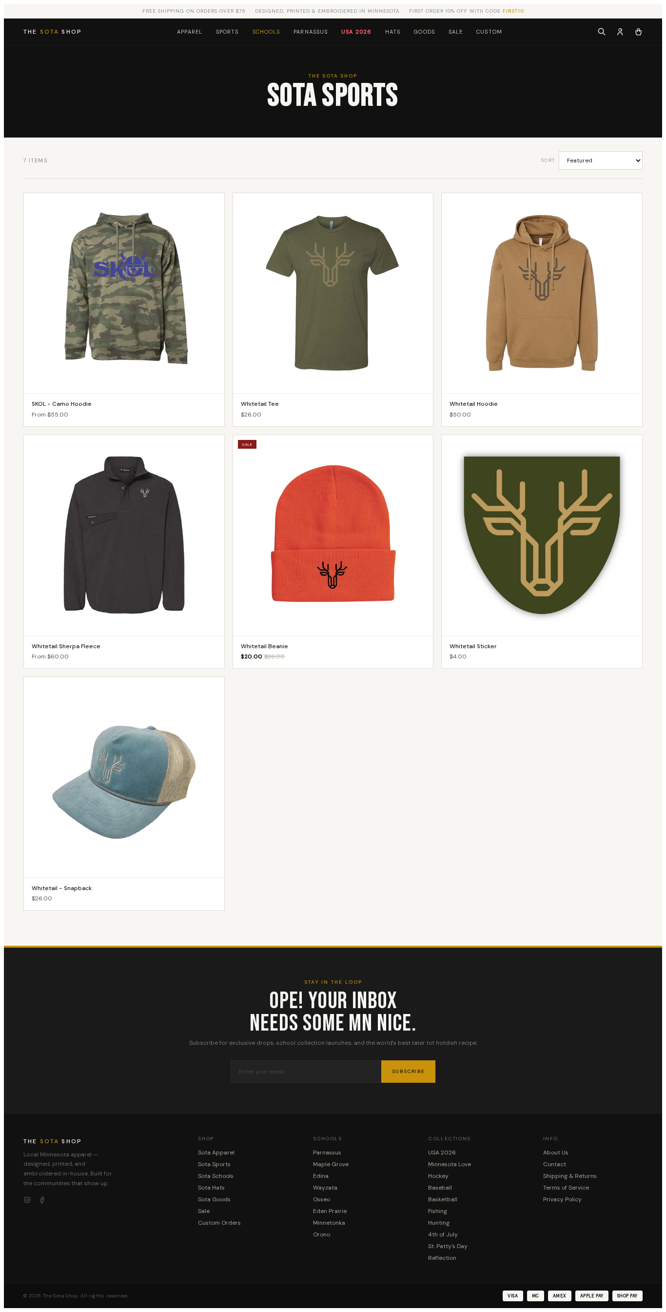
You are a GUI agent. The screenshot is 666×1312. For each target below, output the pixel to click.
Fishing (437, 1211)
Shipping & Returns (570, 1176)
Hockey (438, 1176)
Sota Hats (211, 1188)
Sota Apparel (216, 1152)
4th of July (443, 1234)
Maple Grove (331, 1164)
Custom (489, 31)
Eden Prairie (330, 1211)
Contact (554, 1164)
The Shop (52, 32)
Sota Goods (214, 1199)
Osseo (321, 1199)
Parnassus (311, 31)
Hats (392, 31)
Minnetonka (329, 1223)
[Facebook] (42, 1200)
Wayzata (325, 1188)
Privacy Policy (562, 1199)
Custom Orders (219, 1223)
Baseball (440, 1188)
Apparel (189, 31)
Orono (321, 1234)
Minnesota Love (449, 1164)
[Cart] (638, 31)
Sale (456, 31)
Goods (424, 31)
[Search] (601, 31)
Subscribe (408, 1071)
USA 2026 (356, 31)
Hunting (439, 1223)
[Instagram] (27, 1200)
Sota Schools (216, 1176)
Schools (266, 31)
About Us (555, 1152)
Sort (548, 160)
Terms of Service (566, 1188)
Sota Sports (214, 1164)
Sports (227, 31)
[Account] (620, 31)
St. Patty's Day (448, 1246)
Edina (321, 1176)
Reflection (442, 1258)
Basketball (442, 1199)
